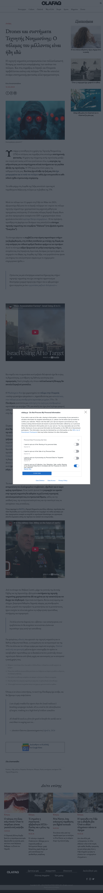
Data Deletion (40, 480)
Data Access (51, 480)
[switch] (76, 444)
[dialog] (51, 446)
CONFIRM (37, 473)
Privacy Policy (63, 480)
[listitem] (51, 440)
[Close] (86, 413)
